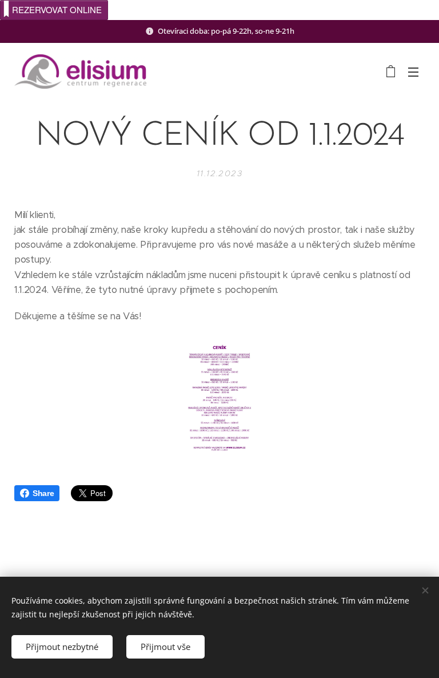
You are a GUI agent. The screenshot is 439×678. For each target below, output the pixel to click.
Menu (413, 71)
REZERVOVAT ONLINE (57, 9)
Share (43, 493)
